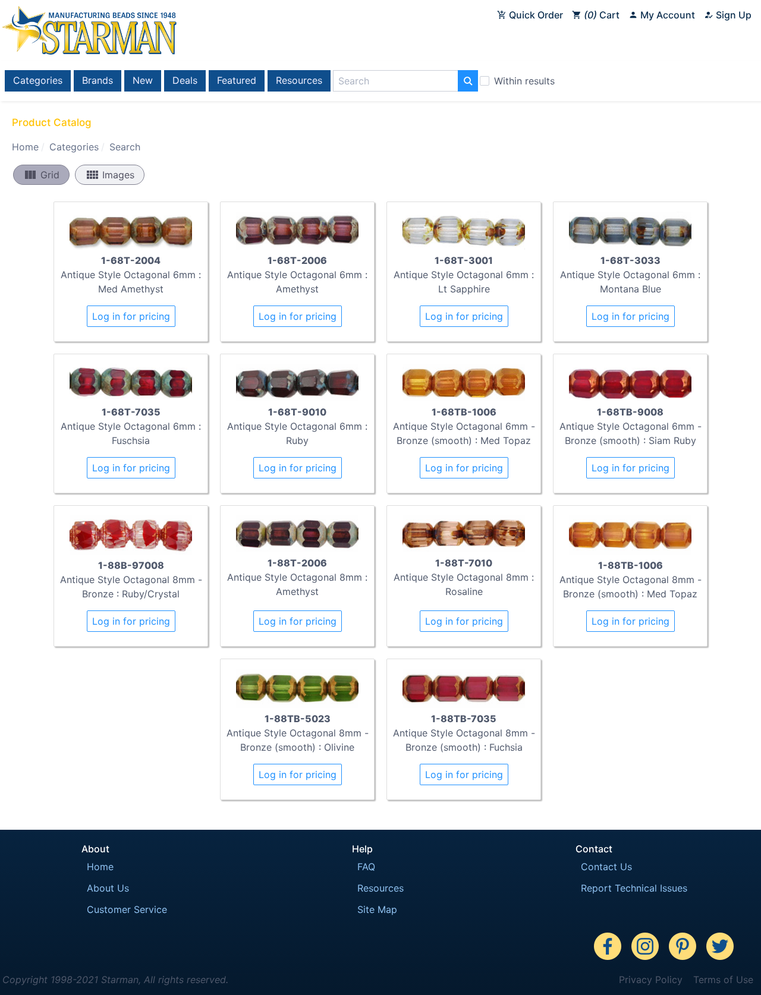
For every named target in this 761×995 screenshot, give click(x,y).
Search (124, 147)
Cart (603, 15)
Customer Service (127, 909)
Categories (37, 80)
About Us (108, 888)
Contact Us (606, 867)
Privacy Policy (651, 979)
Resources (299, 80)
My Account (666, 15)
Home (25, 147)
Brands (97, 80)
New (143, 80)
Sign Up (732, 15)
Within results (524, 81)
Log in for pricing (131, 316)
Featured (236, 80)
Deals (184, 80)
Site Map (377, 909)
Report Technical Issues (634, 888)
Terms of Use (723, 979)
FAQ (366, 867)
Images (109, 175)
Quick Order (535, 15)
